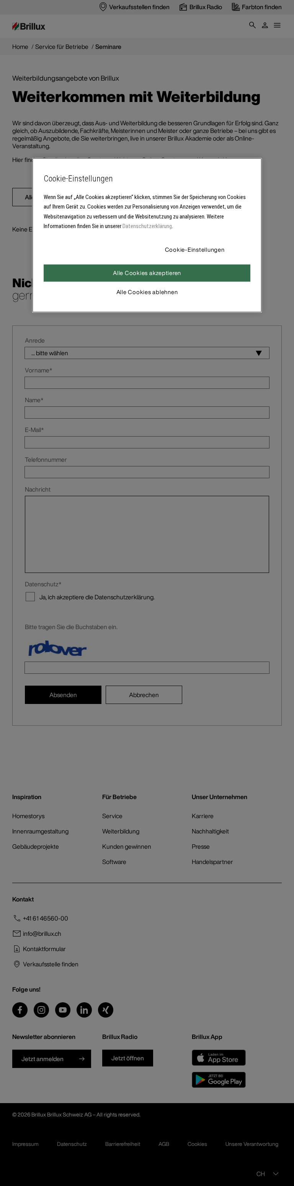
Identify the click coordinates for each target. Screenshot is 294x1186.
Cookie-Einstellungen (195, 249)
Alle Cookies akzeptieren (147, 273)
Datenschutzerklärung (147, 226)
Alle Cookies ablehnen (147, 292)
